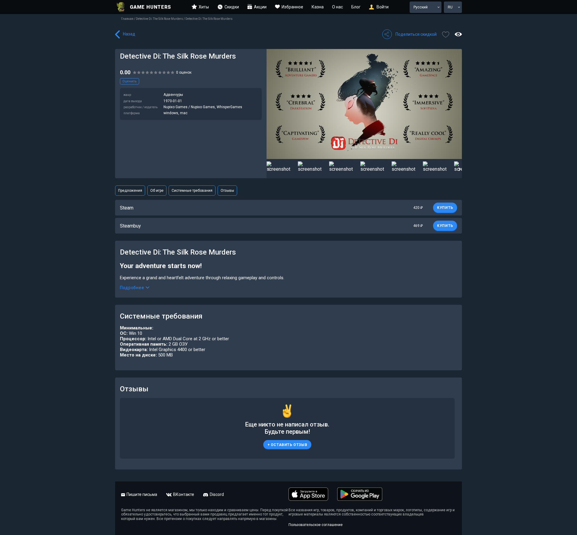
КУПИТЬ (445, 208)
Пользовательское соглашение (315, 525)
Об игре (156, 190)
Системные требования (192, 190)
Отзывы (227, 190)
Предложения (130, 190)
